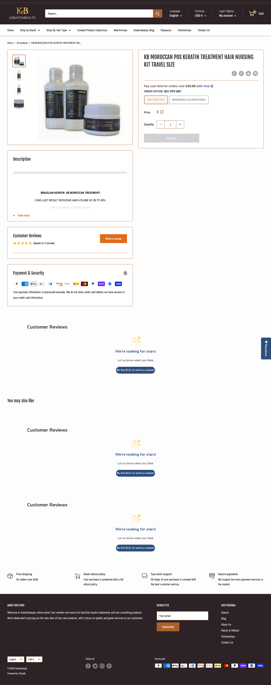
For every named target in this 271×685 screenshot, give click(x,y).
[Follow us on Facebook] (88, 666)
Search (225, 612)
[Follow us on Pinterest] (109, 666)
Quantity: (149, 124)
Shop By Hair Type (56, 30)
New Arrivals (120, 30)
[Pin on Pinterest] (241, 73)
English (12, 659)
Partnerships (184, 30)
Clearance (166, 30)
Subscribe (168, 627)
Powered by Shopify (16, 673)
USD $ (31, 659)
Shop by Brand (28, 30)
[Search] (157, 13)
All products (22, 43)
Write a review (113, 239)
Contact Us (204, 30)
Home (10, 30)
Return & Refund (230, 630)
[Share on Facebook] (234, 73)
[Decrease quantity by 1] (160, 124)
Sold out (171, 138)
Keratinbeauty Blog (144, 30)
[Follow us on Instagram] (102, 666)
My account (226, 15)
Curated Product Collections (92, 30)
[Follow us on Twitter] (95, 666)
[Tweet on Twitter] (248, 73)
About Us (226, 624)
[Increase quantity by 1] (180, 124)
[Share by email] (255, 73)
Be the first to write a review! (135, 370)
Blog (223, 618)
